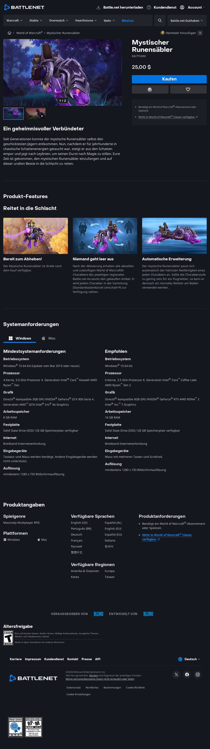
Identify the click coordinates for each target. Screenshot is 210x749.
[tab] (19, 338)
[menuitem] (14, 20)
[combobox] (156, 20)
